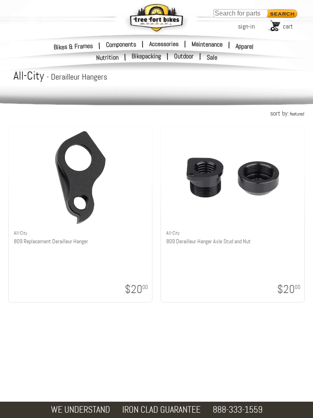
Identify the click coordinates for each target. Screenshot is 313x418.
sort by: (287, 113)
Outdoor (184, 56)
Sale (212, 57)
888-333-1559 (237, 410)
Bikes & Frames (73, 46)
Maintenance (207, 44)
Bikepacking (146, 56)
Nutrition (107, 57)
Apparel (245, 46)
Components (121, 44)
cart (288, 26)
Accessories (164, 44)
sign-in (246, 26)
